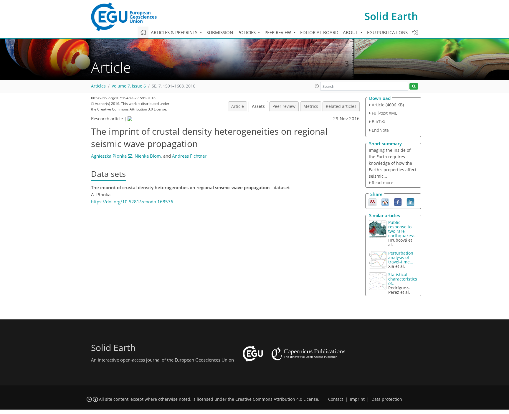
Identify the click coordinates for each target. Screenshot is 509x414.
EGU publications (387, 32)
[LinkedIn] (410, 202)
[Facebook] (398, 202)
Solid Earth (391, 16)
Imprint (357, 399)
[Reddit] (385, 202)
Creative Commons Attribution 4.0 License (276, 399)
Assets (258, 106)
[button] (317, 86)
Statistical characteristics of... (402, 279)
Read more (382, 182)
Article (237, 106)
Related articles (341, 106)
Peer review (283, 106)
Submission (219, 32)
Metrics (310, 106)
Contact (335, 399)
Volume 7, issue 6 (129, 86)
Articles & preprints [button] (175, 32)
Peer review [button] (278, 32)
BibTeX (378, 121)
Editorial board (319, 32)
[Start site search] (413, 86)
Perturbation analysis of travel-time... (400, 257)
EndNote (380, 130)
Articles (98, 86)
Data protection (386, 399)
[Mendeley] (372, 202)
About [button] (351, 32)
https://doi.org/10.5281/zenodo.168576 (132, 201)
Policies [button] (247, 32)
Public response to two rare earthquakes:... (403, 229)
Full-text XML (384, 113)
